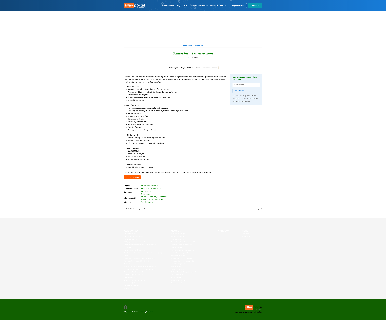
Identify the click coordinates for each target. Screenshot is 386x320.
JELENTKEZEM (132, 177)
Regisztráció (182, 6)
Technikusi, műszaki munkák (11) (134, 280)
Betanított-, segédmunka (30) (133, 285)
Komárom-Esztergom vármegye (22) (182, 261)
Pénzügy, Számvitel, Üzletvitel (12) (135, 250)
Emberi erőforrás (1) (130, 239)
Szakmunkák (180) (130, 283)
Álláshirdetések (167, 6)
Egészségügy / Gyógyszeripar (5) (134, 236)
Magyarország (146, 191)
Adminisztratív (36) (130, 233)
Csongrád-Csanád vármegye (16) (181, 244)
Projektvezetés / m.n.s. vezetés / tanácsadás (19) (139, 269)
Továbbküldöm (130, 209)
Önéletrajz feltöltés (218, 6)
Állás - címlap (246, 233)
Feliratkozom (239, 91)
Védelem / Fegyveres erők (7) (133, 274)
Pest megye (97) (176, 266)
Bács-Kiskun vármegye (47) (179, 233)
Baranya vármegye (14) (178, 236)
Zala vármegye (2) (177, 283)
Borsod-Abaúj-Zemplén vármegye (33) (183, 242)
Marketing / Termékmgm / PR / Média (154, 196)
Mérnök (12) (127, 264)
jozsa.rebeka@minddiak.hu (151, 188)
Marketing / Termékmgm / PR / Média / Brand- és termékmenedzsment (193, 68)
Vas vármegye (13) (177, 277)
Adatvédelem (246, 236)
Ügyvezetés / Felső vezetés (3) (133, 272)
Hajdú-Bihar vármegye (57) (179, 253)
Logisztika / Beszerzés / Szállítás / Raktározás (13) (140, 244)
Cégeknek (255, 6)
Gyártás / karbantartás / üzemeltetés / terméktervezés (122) (143, 253)
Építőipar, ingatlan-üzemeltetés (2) (135, 242)
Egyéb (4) (127, 255)
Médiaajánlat (258, 312)
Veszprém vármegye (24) (179, 280)
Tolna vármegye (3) (177, 274)
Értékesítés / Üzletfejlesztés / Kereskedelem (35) (139, 258)
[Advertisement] (182, 25)
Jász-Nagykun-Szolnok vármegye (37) (183, 258)
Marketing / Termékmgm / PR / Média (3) (137, 261)
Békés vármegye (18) (178, 239)
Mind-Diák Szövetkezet (149, 186)
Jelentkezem (145, 209)
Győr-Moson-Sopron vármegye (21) (182, 250)
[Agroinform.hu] (134, 5)
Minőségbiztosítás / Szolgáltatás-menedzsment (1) (140, 266)
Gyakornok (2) (128, 288)
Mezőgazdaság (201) (130, 277)
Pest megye (194, 57)
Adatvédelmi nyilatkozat (243, 312)
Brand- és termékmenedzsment (152, 199)
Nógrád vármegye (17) (178, 264)
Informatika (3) (128, 247)
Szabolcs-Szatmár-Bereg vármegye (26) (184, 272)
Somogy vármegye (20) (178, 269)
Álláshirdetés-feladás (199, 6)
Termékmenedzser (148, 202)
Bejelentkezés (238, 6)
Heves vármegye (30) (178, 255)
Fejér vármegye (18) (177, 247)
